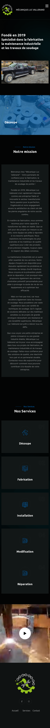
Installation (25, 515)
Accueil (15, 710)
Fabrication (25, 479)
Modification (25, 551)
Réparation (25, 584)
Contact (36, 710)
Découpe (11, 122)
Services (26, 710)
